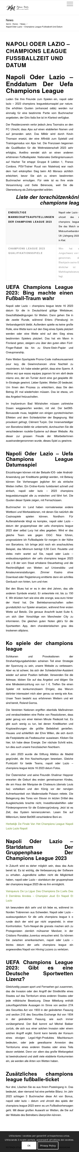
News (9, 20)
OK (29, 1145)
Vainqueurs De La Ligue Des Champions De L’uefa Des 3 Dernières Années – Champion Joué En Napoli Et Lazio (39, 895)
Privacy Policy (48, 1145)
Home (15, 24)
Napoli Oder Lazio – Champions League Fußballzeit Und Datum (38, 54)
